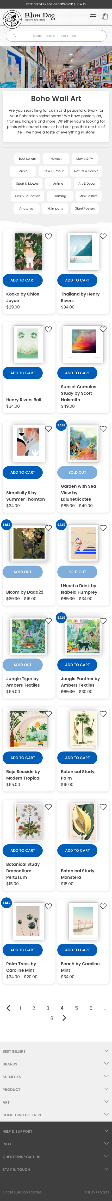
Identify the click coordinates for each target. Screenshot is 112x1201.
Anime (58, 183)
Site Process (97, 1192)
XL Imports (55, 208)
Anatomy (26, 208)
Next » (65, 1018)
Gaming (60, 196)
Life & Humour (53, 171)
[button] (48, 236)
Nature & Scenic (86, 171)
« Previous (8, 1008)
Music (22, 171)
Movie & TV (84, 158)
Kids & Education (27, 196)
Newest (56, 158)
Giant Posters (85, 208)
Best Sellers (27, 158)
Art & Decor (86, 183)
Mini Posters (88, 196)
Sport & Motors (27, 183)
